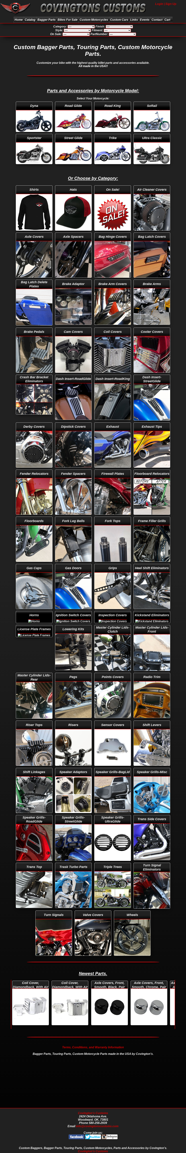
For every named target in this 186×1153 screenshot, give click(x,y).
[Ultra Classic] (152, 134)
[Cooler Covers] (152, 328)
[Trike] (113, 134)
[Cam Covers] (73, 328)
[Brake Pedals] (34, 328)
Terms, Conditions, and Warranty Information (93, 1047)
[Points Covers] (113, 673)
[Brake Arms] (152, 280)
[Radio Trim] (152, 673)
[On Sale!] (113, 186)
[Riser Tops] (34, 721)
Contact (156, 19)
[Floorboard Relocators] (152, 470)
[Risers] (73, 721)
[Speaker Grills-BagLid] (113, 768)
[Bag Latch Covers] (152, 233)
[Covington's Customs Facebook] (77, 1138)
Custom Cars (119, 19)
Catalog (30, 19)
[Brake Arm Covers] (113, 280)
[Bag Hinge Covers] (113, 233)
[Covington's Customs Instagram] (110, 1138)
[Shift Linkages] (34, 768)
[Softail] (152, 102)
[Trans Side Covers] (152, 815)
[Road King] (113, 102)
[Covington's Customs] (15, 15)
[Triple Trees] (113, 863)
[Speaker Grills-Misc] (152, 768)
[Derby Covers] (34, 423)
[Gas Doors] (73, 564)
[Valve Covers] (93, 911)
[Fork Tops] (113, 517)
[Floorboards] (34, 517)
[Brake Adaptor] (73, 280)
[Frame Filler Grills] (152, 517)
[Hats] (73, 186)
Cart (167, 19)
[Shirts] (34, 186)
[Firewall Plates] (113, 470)
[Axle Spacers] (73, 233)
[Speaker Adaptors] (73, 768)
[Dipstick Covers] (73, 423)
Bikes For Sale (68, 19)
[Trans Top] (34, 863)
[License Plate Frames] (34, 625)
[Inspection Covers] (113, 611)
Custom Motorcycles (94, 19)
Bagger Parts (46, 19)
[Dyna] (34, 102)
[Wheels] (132, 911)
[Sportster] (34, 134)
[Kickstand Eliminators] (152, 611)
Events (144, 19)
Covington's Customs (93, 1113)
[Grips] (113, 564)
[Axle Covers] (34, 233)
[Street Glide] (73, 134)
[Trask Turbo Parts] (73, 863)
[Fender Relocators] (34, 470)
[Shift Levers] (152, 721)
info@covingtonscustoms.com (97, 1126)
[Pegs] (73, 673)
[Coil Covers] (113, 328)
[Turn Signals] (54, 911)
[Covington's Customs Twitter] (93, 1138)
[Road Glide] (73, 102)
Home (19, 19)
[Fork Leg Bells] (73, 517)
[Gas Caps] (34, 564)
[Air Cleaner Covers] (152, 186)
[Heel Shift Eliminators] (152, 564)
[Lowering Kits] (73, 625)
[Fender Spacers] (73, 470)
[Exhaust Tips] (152, 423)
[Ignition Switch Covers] (73, 611)
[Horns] (34, 611)
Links (134, 19)
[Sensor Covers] (113, 721)
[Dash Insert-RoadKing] (113, 375)
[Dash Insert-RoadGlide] (73, 375)
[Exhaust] (113, 423)
